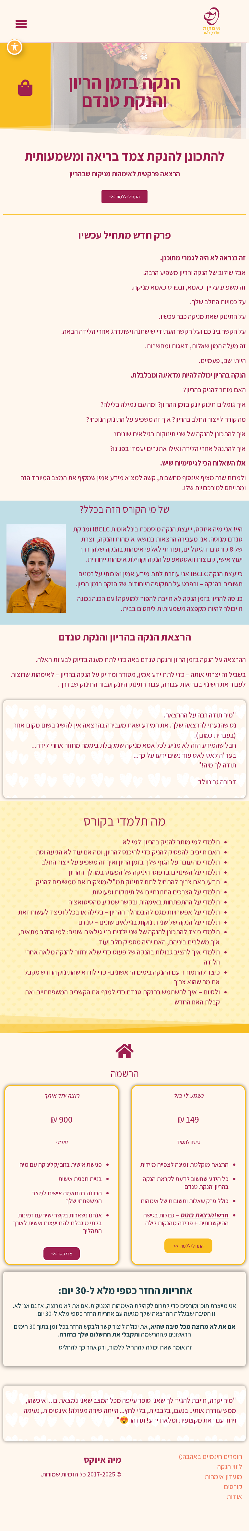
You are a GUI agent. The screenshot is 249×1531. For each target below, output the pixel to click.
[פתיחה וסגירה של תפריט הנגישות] (14, 47)
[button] (21, 23)
